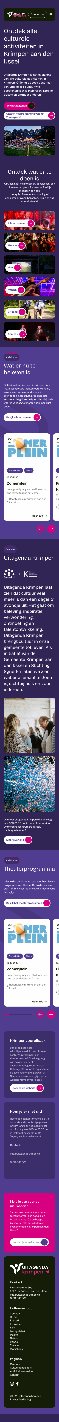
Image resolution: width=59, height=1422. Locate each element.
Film (12, 1327)
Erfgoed (14, 1320)
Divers (13, 1317)
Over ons (15, 1364)
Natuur (14, 1338)
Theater (14, 1345)
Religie (14, 1342)
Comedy (15, 1313)
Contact (35, 14)
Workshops (16, 1349)
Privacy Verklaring (20, 1399)
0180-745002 (18, 1298)
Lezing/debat (17, 1331)
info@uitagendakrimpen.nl (25, 1294)
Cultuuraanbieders (21, 1367)
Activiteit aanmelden (22, 1371)
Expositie (15, 1324)
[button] (40, 529)
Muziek (14, 1334)
